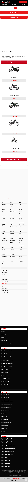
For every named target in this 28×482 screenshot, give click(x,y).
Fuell (20, 216)
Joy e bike (21, 224)
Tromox (12, 254)
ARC (20, 202)
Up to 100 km (5, 288)
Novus (3, 235)
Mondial (12, 233)
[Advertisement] (14, 34)
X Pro (3, 261)
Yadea (11, 261)
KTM (11, 229)
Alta (11, 202)
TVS (20, 254)
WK (20, 258)
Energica (4, 216)
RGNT (11, 242)
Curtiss (20, 206)
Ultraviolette (4, 256)
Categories (4, 4)
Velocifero (12, 256)
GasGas (3, 218)
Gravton (12, 218)
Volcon (11, 258)
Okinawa (21, 235)
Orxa (11, 238)
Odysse (12, 235)
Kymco (20, 229)
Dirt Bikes (4, 274)
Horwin (11, 222)
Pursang (21, 240)
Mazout (3, 233)
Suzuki (11, 247)
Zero (3, 263)
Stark (11, 245)
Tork (3, 252)
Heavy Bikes (4, 270)
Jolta (11, 224)
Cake (3, 206)
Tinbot (20, 249)
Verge (20, 256)
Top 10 (23, 4)
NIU (20, 233)
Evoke (11, 216)
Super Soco (21, 245)
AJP (3, 202)
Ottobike (21, 238)
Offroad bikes (5, 281)
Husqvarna (21, 222)
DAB (11, 209)
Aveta (20, 204)
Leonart (3, 231)
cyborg (3, 209)
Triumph (3, 254)
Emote (20, 213)
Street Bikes (4, 277)
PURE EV (12, 240)
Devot (3, 211)
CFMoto (12, 206)
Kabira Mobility (13, 226)
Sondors (21, 242)
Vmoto (3, 258)
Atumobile (4, 204)
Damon (20, 209)
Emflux (20, 211)
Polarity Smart (5, 240)
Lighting (12, 231)
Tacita (20, 247)
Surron (3, 247)
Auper (11, 204)
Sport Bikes (4, 272)
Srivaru (3, 245)
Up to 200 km (5, 290)
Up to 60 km (4, 286)
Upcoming (14, 4)
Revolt (3, 242)
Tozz (20, 252)
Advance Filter (14, 17)
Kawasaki (21, 226)
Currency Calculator (14, 12)
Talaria (3, 249)
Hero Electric (5, 222)
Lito (20, 231)
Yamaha (21, 261)
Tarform (12, 249)
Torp (11, 252)
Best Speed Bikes (6, 292)
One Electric (4, 238)
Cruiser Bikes (5, 279)
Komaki (3, 229)
